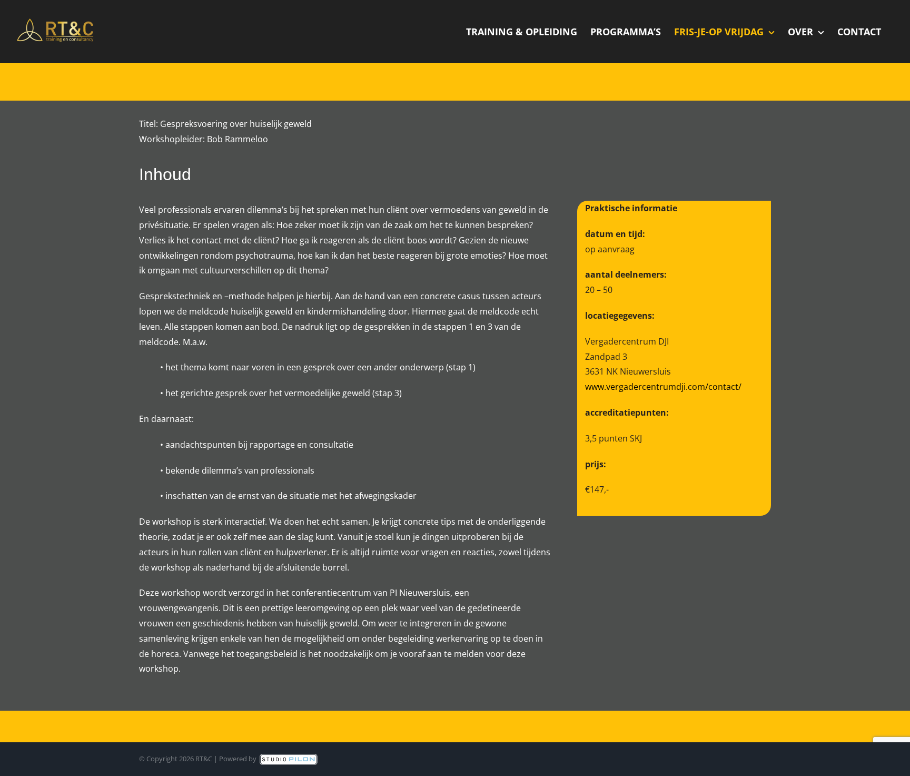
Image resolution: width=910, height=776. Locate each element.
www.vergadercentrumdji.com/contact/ (663, 386)
